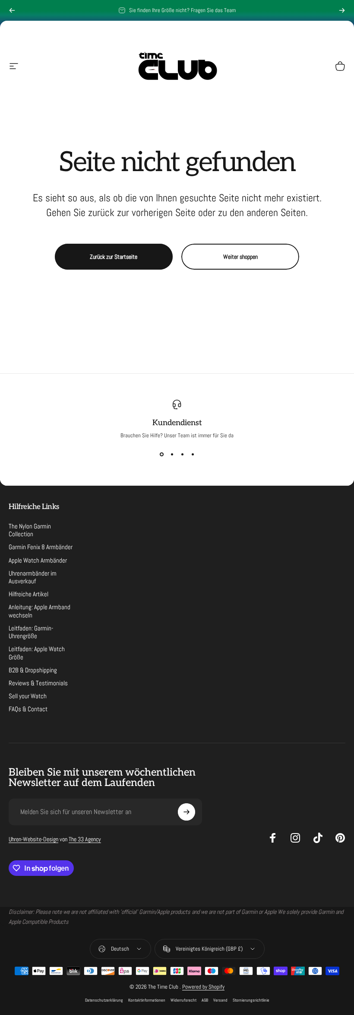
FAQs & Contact (28, 709)
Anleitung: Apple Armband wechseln (39, 611)
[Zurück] (12, 10)
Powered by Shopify (203, 986)
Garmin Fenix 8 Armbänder (41, 547)
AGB (205, 1000)
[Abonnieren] (186, 812)
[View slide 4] (192, 454)
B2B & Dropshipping (33, 670)
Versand (220, 1000)
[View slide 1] (161, 454)
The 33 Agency (85, 839)
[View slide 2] (172, 454)
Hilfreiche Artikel (28, 594)
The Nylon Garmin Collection (30, 530)
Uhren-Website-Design (33, 839)
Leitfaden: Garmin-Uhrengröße (31, 632)
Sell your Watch (28, 696)
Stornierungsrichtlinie (251, 1000)
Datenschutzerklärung (104, 1000)
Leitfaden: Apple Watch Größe (37, 653)
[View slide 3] (182, 454)
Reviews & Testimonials (38, 683)
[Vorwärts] (341, 10)
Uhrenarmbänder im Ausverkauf (33, 577)
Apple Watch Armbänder (38, 560)
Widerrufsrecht (183, 1000)
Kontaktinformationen (146, 1000)
